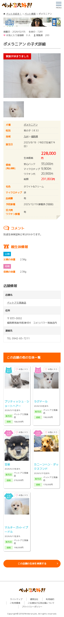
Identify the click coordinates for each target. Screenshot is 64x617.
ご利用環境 (15, 603)
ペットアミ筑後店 (16, 302)
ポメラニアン (31, 124)
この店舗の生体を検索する (32, 563)
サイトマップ (16, 599)
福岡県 (34, 136)
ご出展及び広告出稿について (41, 603)
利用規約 (50, 599)
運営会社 (34, 599)
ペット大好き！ (14, 13)
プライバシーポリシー (32, 606)
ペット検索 (30, 13)
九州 (26, 136)
